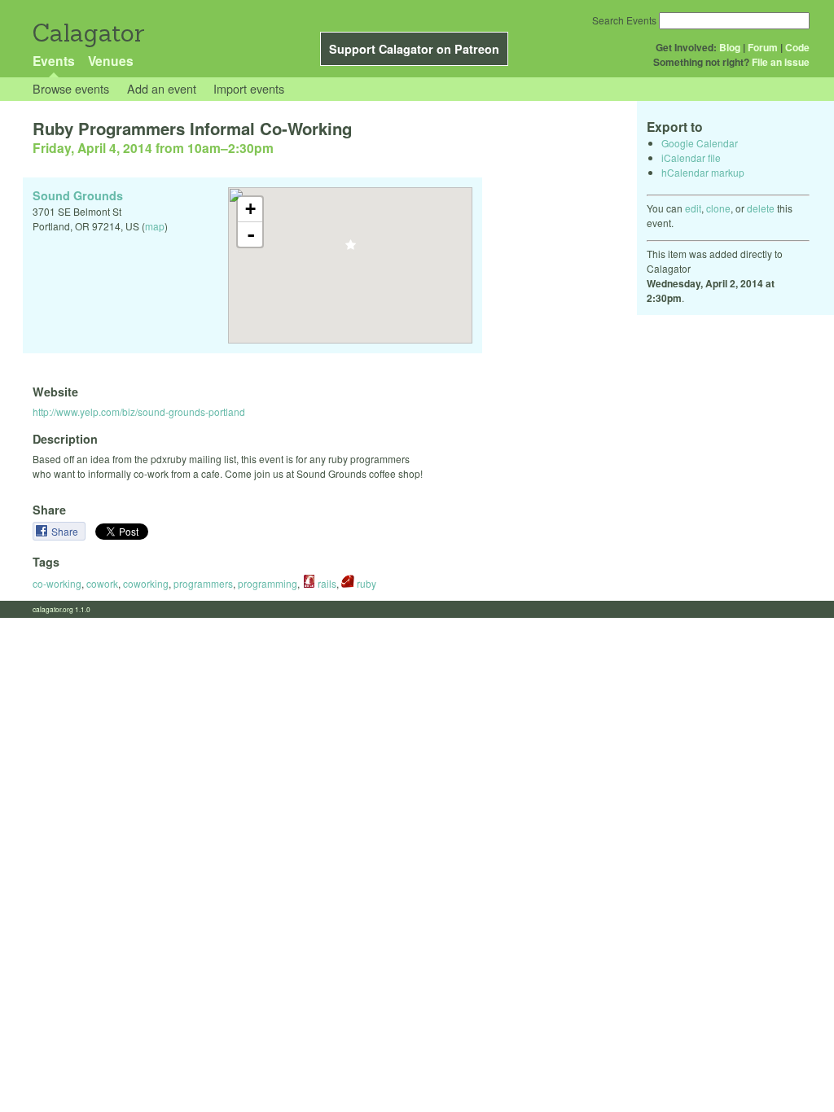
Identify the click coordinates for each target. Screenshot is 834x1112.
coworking (146, 583)
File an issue (781, 62)
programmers (203, 583)
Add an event (161, 88)
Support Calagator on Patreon (414, 49)
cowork (102, 583)
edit (693, 208)
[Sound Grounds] (350, 249)
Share (66, 531)
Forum (763, 47)
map (155, 226)
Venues (111, 60)
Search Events (624, 20)
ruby (365, 583)
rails (325, 583)
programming (267, 583)
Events (54, 60)
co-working (57, 583)
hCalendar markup (702, 172)
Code (797, 47)
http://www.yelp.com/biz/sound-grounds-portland (139, 411)
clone (718, 208)
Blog (729, 47)
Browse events (71, 88)
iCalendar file (691, 157)
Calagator (88, 33)
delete (761, 208)
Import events (248, 88)
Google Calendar (699, 143)
